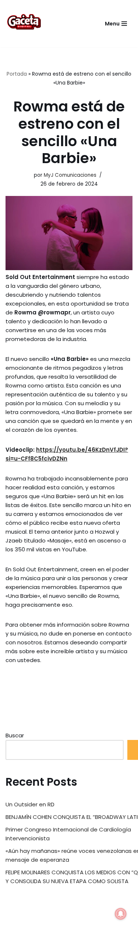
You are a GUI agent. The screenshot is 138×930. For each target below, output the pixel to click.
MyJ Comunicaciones (70, 175)
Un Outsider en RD (30, 804)
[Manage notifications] (121, 914)
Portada (17, 74)
